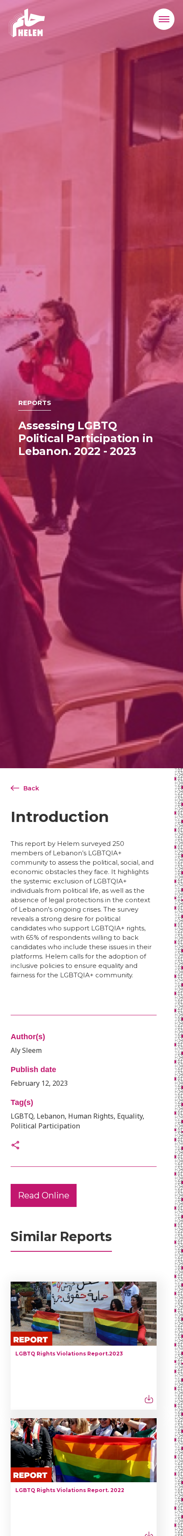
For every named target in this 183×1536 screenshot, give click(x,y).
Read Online (43, 1195)
